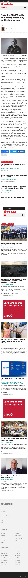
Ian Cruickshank (4, 560)
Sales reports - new (7, 383)
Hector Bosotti (4, 557)
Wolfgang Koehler (19, 551)
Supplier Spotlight (19, 538)
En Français (6, 1)
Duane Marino (18, 555)
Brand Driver (18, 535)
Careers (2, 522)
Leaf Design (24, 576)
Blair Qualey (17, 560)
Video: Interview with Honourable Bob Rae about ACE (14, 176)
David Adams (4, 551)
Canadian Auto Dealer (9, 181)
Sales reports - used (18, 383)
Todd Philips (17, 557)
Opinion (2, 542)
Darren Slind (17, 564)
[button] (5, 8)
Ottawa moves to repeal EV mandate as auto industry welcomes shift (13, 187)
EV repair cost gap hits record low (12, 198)
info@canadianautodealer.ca (9, 508)
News (11, 22)
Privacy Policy (14, 574)
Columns (3, 533)
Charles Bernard (4, 555)
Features (3, 535)
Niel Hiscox (3, 567)
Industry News (5, 22)
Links (2, 520)
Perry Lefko (9, 29)
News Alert (16, 168)
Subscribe (3, 524)
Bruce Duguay (4, 562)
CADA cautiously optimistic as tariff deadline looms (13, 165)
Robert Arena (4, 553)
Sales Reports (17, 382)
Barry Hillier (3, 564)
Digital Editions (4, 518)
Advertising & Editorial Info (7, 515)
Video (15, 179)
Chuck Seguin (18, 562)
